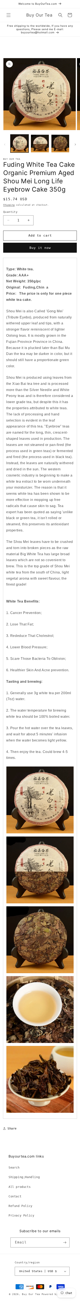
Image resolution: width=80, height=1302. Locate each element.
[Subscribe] (64, 1242)
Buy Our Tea (31, 1294)
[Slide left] (4, 144)
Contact (15, 1196)
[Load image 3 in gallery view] (60, 144)
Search (14, 1167)
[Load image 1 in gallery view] (19, 144)
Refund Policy (20, 1206)
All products (20, 1186)
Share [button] (12, 1128)
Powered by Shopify (56, 1294)
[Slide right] (75, 144)
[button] (8, 15)
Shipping (9, 205)
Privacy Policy (21, 1215)
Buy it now (40, 248)
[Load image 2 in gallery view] (40, 144)
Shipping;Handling (24, 1177)
